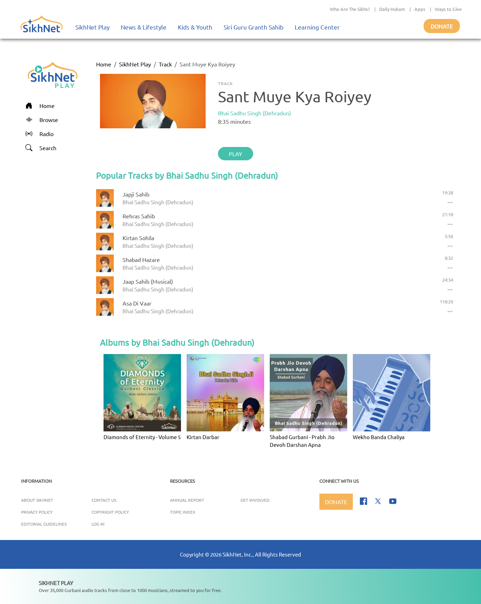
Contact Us (104, 500)
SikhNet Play (92, 27)
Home (103, 64)
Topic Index (182, 512)
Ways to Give (448, 9)
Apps (419, 9)
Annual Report (187, 500)
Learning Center (317, 27)
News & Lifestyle (144, 27)
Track (165, 64)
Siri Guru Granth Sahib (253, 27)
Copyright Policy (110, 512)
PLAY (235, 153)
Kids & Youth (195, 27)
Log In (98, 524)
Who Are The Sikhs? (350, 9)
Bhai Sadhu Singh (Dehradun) (254, 112)
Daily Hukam (392, 9)
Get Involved (255, 500)
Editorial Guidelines (44, 524)
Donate (442, 26)
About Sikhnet (37, 500)
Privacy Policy (36, 512)
